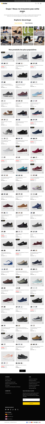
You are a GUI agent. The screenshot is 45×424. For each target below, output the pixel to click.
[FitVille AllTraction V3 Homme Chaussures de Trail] (22, 169)
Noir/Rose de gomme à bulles (2, 363)
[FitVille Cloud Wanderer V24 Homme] (22, 281)
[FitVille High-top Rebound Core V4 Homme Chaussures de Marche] (37, 206)
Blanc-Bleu (2, 138)
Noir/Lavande (4, 157)
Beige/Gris (17, 288)
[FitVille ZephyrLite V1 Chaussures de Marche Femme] (22, 225)
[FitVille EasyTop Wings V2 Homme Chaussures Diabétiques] (22, 132)
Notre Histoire (8, 380)
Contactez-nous (8, 393)
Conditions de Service (33, 383)
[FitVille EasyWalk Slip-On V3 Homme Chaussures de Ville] (22, 206)
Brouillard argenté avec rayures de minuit (21, 175)
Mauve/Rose (19, 231)
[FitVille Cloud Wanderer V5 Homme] (37, 57)
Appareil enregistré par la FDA (11, 383)
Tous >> (22, 370)
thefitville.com (10, 416)
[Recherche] (36, 3)
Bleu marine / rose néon (4, 363)
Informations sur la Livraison (34, 382)
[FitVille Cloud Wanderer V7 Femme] (37, 75)
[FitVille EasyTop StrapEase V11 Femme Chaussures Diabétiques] (37, 169)
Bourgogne (2, 213)
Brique (4, 288)
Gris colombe (7, 63)
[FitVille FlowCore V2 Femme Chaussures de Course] (37, 94)
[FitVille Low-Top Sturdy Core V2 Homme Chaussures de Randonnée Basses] (8, 187)
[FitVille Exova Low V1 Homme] (22, 356)
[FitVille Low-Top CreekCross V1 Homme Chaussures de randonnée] (22, 319)
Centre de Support (32, 386)
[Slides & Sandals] (39, 40)
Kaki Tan (31, 344)
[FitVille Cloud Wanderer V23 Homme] (37, 300)
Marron (2, 231)
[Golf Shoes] (28, 31)
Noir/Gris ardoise (4, 120)
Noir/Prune (31, 288)
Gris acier (19, 82)
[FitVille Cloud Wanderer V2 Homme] (22, 244)
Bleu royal (36, 307)
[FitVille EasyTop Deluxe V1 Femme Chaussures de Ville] (8, 281)
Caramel (19, 213)
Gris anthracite (2, 101)
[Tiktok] (13, 409)
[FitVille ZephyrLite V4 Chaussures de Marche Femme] (37, 281)
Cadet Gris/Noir (4, 344)
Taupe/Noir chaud (21, 363)
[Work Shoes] (6, 40)
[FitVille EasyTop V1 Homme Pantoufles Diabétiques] (22, 338)
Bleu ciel (34, 101)
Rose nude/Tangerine (7, 363)
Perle (7, 120)
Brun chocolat (19, 194)
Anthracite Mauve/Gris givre (36, 269)
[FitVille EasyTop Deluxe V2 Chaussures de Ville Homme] (8, 244)
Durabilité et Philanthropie (10, 382)
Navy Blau (19, 138)
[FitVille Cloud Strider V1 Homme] (22, 300)
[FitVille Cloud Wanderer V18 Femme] (8, 151)
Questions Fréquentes (33, 379)
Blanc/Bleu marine (4, 101)
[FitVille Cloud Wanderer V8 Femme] (37, 113)
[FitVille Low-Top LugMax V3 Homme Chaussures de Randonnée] (37, 338)
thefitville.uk (10, 418)
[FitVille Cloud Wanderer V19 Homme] (8, 57)
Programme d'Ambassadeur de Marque (12, 386)
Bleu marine (36, 63)
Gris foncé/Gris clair (19, 363)
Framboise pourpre (36, 101)
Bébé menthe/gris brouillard (21, 231)
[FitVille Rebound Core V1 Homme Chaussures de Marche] (22, 113)
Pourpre (31, 194)
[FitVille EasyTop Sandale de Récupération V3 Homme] (22, 75)
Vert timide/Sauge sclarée (17, 269)
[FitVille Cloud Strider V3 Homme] (37, 132)
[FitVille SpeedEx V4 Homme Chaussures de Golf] (8, 94)
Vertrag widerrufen (32, 388)
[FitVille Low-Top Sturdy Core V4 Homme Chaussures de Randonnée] (22, 263)
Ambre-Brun (2, 120)
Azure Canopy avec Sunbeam (17, 175)
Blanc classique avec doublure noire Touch (7, 138)
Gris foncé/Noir (17, 363)
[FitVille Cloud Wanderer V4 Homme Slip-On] (37, 225)
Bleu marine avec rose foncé (34, 120)
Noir (17, 82)
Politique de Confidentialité (34, 385)
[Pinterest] (15, 409)
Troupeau (21, 344)
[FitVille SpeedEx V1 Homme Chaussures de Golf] (8, 132)
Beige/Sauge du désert (34, 325)
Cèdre (21, 213)
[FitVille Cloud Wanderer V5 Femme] (37, 151)
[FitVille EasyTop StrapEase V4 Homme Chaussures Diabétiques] (8, 75)
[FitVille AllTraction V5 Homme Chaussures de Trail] (37, 319)
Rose (34, 194)
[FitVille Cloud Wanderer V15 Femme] (22, 151)
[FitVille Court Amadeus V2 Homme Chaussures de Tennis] (8, 263)
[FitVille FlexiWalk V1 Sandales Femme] (8, 113)
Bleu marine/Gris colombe (31, 269)
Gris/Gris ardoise (19, 269)
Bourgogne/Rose (17, 101)
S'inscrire (31, 403)
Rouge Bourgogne (17, 157)
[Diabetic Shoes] (17, 31)
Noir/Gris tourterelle (31, 325)
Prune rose (31, 157)
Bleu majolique (19, 120)
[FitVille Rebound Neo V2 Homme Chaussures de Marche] (37, 263)
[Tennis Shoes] (39, 31)
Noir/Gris (17, 325)
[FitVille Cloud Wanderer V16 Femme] (8, 356)
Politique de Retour (32, 380)
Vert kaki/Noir (19, 288)
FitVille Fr (8, 422)
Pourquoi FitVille (8, 379)
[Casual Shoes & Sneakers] (28, 40)
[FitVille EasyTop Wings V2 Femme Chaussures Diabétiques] (8, 300)
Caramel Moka (21, 63)
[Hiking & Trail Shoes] (17, 40)
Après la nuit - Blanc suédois (7, 269)
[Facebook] (5, 409)
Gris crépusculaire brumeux (34, 231)
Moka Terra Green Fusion (19, 325)
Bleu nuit (2, 82)
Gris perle (31, 175)
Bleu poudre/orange (36, 288)
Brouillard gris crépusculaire (36, 138)
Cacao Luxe (7, 175)
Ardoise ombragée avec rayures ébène (19, 175)
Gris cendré (36, 82)
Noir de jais (4, 63)
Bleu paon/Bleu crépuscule (2, 63)
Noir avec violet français (36, 120)
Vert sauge (34, 63)
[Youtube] (8, 409)
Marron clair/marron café (21, 269)
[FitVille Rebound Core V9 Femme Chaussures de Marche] (22, 57)
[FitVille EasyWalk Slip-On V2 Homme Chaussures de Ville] (22, 187)
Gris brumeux (4, 138)
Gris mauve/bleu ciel (34, 288)
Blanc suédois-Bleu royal (2, 269)
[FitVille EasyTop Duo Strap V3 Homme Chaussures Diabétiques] (8, 319)
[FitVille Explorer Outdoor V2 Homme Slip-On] (8, 225)
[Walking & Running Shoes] (6, 31)
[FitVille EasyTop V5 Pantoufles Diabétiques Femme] (8, 206)
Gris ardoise (36, 344)
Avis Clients (7, 385)
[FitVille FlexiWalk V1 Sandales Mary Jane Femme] (22, 94)
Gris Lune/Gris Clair (34, 307)
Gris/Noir (19, 101)
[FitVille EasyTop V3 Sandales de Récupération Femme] (37, 244)
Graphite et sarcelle (21, 307)
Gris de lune (36, 157)
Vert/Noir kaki (7, 194)
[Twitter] (17, 409)
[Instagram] (10, 409)
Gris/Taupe (21, 101)
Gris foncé (21, 138)
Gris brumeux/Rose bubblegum (2, 157)
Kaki (36, 250)
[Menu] (41, 3)
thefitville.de (10, 414)
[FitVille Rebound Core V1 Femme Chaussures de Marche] (37, 187)
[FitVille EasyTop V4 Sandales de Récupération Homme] (8, 169)
